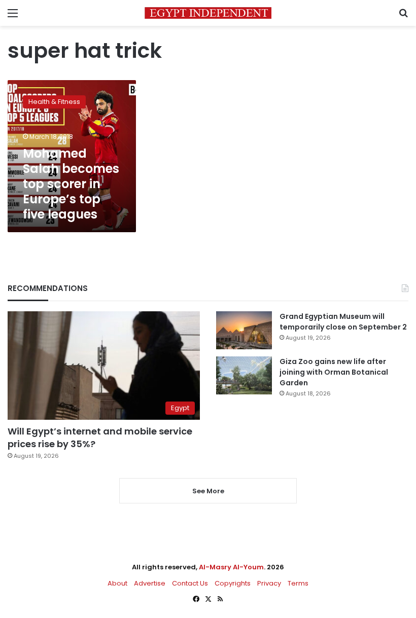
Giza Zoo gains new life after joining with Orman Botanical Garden (334, 372)
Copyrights (233, 583)
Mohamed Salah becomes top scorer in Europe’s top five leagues (71, 184)
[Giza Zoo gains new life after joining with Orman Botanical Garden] (244, 375)
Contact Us (190, 583)
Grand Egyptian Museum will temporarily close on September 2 (343, 321)
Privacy (269, 583)
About (117, 583)
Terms (298, 583)
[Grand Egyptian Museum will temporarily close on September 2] (244, 330)
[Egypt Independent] (208, 13)
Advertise (149, 583)
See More (208, 491)
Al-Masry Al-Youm (231, 567)
